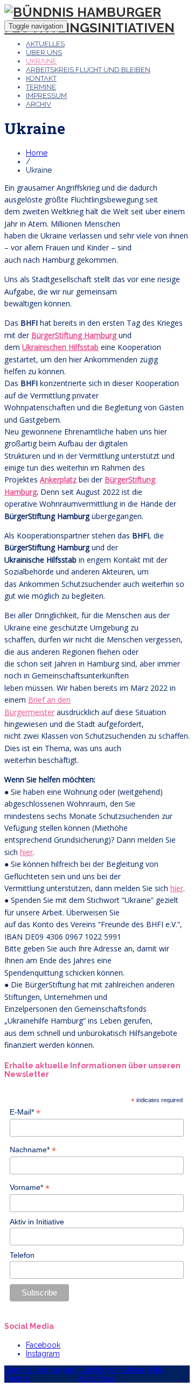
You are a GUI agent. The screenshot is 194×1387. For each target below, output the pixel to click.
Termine (41, 87)
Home (36, 153)
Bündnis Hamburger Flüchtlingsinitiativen (75, 1369)
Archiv (38, 104)
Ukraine (41, 61)
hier (26, 852)
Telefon (22, 1255)
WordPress (96, 1378)
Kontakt (41, 78)
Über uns (44, 52)
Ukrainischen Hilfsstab (60, 347)
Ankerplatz (58, 479)
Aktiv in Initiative (37, 1221)
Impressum (46, 96)
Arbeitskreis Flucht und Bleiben (88, 70)
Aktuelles (45, 44)
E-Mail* (25, 1112)
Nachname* (33, 1150)
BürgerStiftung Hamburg (73, 335)
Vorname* (30, 1187)
